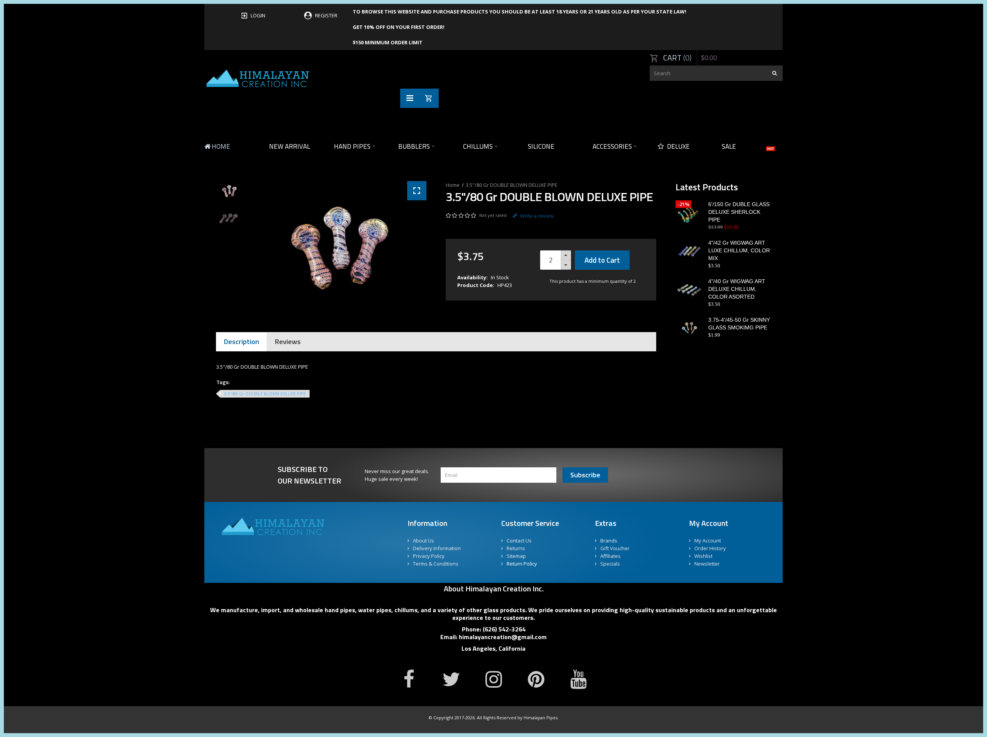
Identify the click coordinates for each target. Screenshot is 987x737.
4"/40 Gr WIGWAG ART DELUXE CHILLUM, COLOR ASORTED (736, 289)
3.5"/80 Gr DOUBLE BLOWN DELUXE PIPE (512, 184)
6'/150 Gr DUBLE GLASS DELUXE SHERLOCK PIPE (739, 212)
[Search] (775, 73)
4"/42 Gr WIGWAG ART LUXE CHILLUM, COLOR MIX (739, 250)
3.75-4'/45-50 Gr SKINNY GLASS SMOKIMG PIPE (739, 324)
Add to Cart (602, 259)
